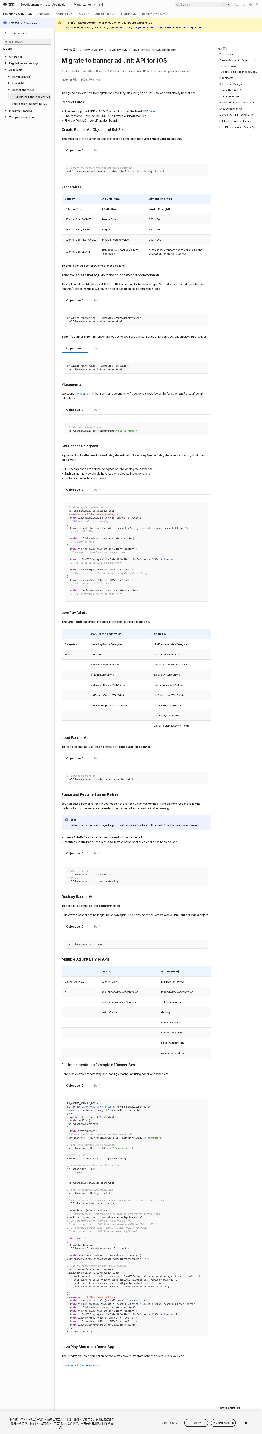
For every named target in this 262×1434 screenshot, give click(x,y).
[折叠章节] (255, 60)
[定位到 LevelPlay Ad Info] (59, 612)
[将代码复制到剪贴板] (196, 168)
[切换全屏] (203, 168)
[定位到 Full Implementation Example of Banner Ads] (59, 1065)
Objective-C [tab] (75, 150)
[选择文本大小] (236, 4)
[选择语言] (250, 4)
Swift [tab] (97, 150)
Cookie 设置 (169, 1422)
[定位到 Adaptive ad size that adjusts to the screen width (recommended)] (59, 274)
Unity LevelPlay (93, 49)
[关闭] (246, 1423)
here (152, 111)
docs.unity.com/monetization (137, 27)
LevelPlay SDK (118, 49)
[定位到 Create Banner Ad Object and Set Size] (59, 129)
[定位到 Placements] (59, 384)
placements (84, 393)
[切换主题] (243, 4)
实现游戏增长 (70, 49)
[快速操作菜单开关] (257, 4)
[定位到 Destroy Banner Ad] (59, 896)
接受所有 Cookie (223, 1422)
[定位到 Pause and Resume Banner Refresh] (59, 794)
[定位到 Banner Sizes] (59, 186)
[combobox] (201, 4)
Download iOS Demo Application (82, 1365)
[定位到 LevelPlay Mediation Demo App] (59, 1346)
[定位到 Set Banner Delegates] (59, 446)
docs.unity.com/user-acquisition (181, 27)
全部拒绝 (196, 1422)
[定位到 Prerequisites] (59, 102)
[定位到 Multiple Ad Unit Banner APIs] (59, 959)
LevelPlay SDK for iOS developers (154, 49)
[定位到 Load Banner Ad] (59, 737)
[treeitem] (27, 56)
